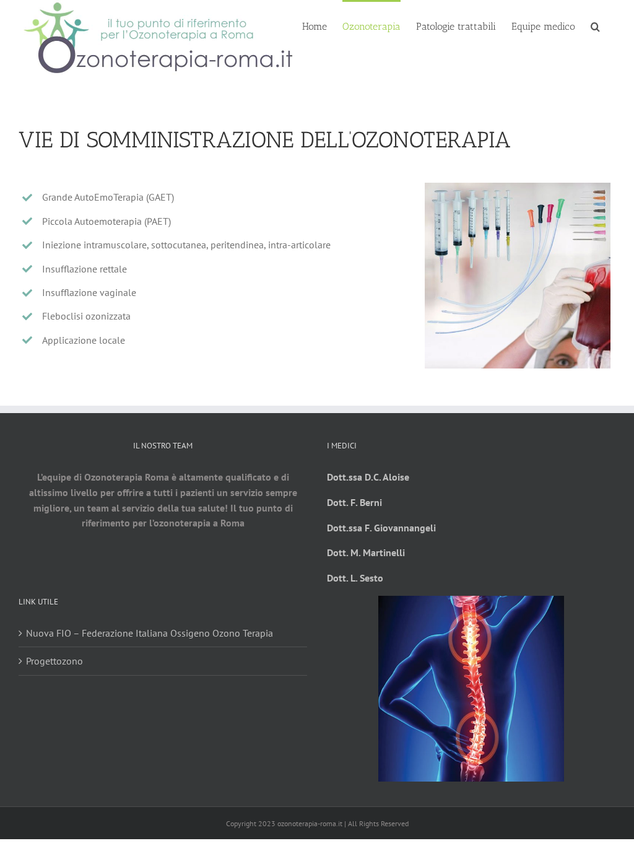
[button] (595, 25)
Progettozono (54, 661)
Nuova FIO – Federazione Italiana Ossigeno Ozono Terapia (149, 633)
